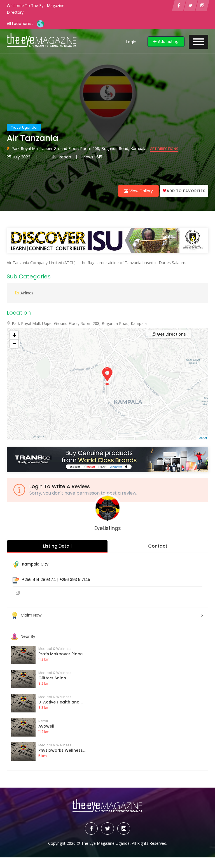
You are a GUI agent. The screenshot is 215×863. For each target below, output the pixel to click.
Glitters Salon (52, 678)
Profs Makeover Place (60, 654)
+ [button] (14, 335)
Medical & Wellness (54, 648)
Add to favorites (186, 190)
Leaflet (202, 437)
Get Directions (164, 148)
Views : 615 (92, 157)
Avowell (46, 726)
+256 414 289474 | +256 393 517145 (56, 579)
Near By (28, 636)
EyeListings (107, 528)
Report (65, 157)
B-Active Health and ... (60, 702)
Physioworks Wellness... (61, 750)
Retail (43, 721)
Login (131, 42)
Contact (157, 546)
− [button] (14, 343)
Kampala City (35, 564)
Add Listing (168, 41)
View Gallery (140, 191)
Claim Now (31, 615)
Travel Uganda (24, 127)
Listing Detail (57, 546)
